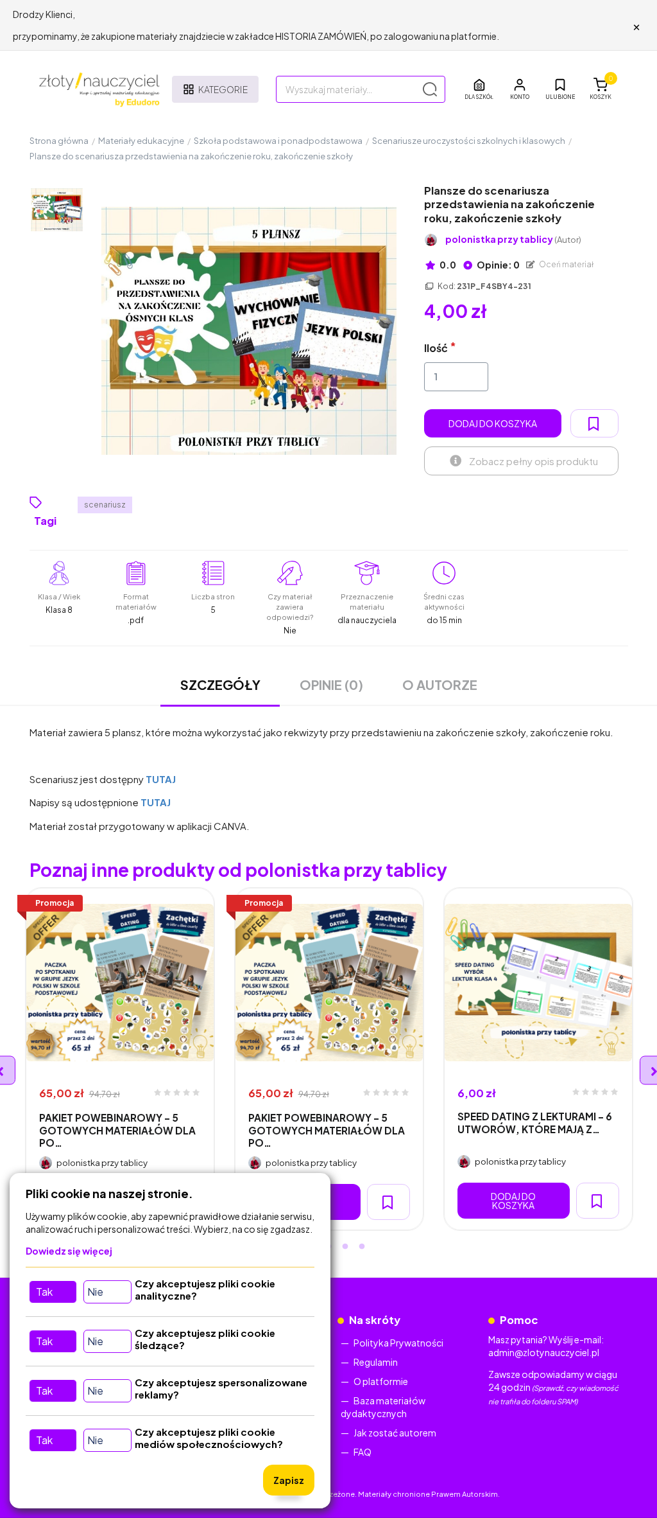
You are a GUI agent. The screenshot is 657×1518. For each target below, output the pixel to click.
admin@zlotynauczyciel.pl (543, 1352)
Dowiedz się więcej (69, 1251)
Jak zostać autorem (395, 1432)
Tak (44, 1291)
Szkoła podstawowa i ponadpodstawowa (278, 141)
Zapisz (288, 1480)
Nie (95, 1291)
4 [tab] (345, 1246)
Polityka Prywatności (398, 1342)
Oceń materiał (566, 264)
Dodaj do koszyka (492, 423)
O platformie (381, 1381)
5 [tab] (361, 1246)
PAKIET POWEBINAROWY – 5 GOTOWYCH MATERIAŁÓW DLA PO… (117, 1130)
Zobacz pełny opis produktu (533, 461)
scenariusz (105, 504)
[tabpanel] (120, 1059)
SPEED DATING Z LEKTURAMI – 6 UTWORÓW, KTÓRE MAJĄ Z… (534, 1122)
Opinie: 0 (497, 264)
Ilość (436, 348)
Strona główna (59, 141)
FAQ (362, 1452)
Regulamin (376, 1362)
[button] (519, 89)
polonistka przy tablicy (513, 239)
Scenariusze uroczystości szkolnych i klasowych (468, 141)
